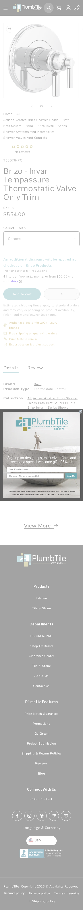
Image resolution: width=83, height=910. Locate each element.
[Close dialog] (80, 411)
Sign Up (71, 476)
